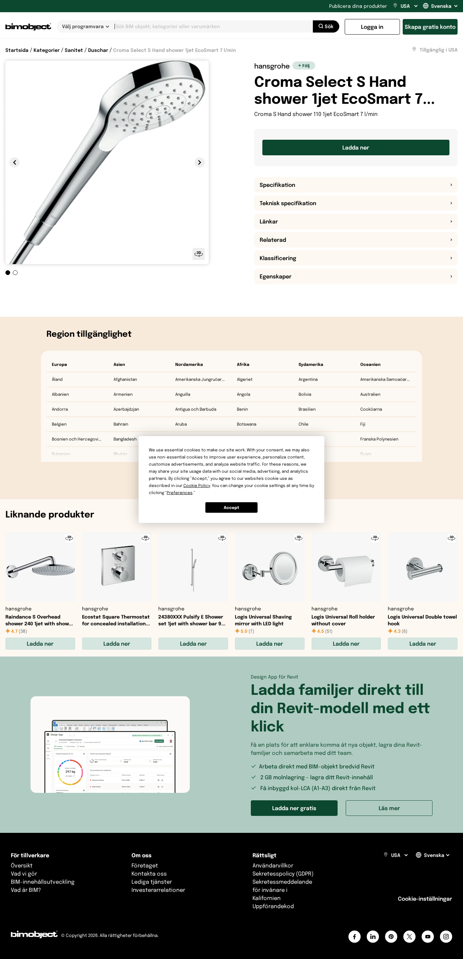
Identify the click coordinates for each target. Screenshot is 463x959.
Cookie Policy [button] (196, 485)
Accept (231, 507)
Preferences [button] (180, 492)
